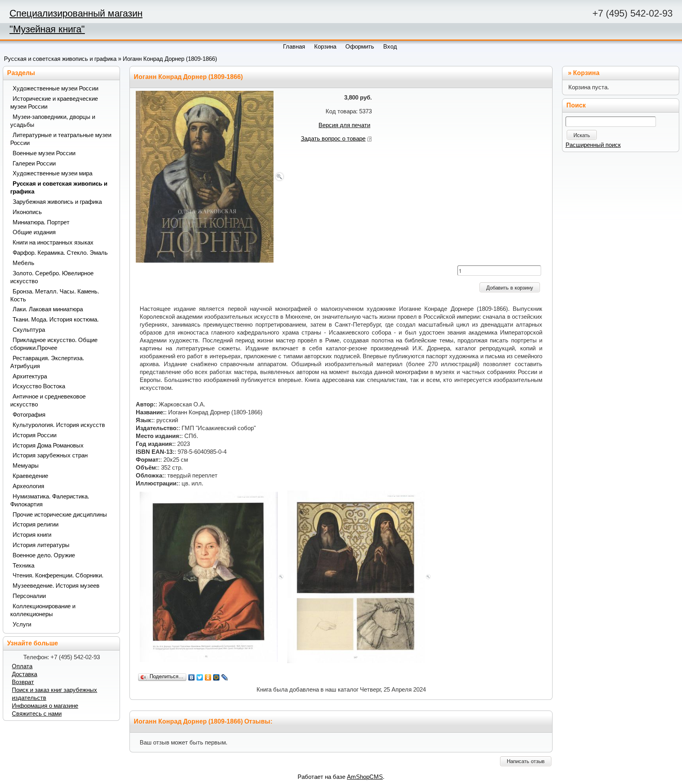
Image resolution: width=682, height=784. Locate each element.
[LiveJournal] (225, 677)
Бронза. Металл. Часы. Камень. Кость (54, 295)
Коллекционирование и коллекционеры (42, 610)
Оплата (22, 666)
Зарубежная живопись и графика (57, 202)
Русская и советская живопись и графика (60, 59)
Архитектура (30, 376)
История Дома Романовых (48, 445)
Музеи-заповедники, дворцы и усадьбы (52, 121)
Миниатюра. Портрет (41, 222)
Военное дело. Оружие (44, 555)
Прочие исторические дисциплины (60, 514)
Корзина (586, 73)
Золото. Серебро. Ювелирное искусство (52, 277)
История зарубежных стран (50, 455)
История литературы (41, 545)
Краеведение (30, 476)
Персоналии (29, 596)
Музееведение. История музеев (56, 586)
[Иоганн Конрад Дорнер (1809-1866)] (210, 176)
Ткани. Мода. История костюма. (56, 319)
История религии (35, 524)
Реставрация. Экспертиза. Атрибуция (47, 362)
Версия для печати (344, 125)
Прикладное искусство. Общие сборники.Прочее (53, 344)
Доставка (24, 674)
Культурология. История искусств (59, 425)
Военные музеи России (44, 153)
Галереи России (34, 163)
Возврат (23, 682)
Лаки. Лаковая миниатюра (48, 309)
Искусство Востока (39, 386)
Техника (23, 565)
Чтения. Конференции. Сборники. (58, 575)
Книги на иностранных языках (53, 242)
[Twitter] (200, 677)
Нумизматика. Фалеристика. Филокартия (49, 500)
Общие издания (34, 232)
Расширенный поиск (593, 145)
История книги (32, 535)
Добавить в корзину (509, 288)
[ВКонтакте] (191, 677)
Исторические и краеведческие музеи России (54, 103)
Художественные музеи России (55, 88)
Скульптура (29, 330)
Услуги (22, 624)
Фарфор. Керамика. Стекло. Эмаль (60, 253)
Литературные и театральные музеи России (60, 139)
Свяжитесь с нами (37, 714)
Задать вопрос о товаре (333, 138)
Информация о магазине (45, 706)
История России (34, 435)
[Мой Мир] (216, 677)
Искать (581, 135)
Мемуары (26, 466)
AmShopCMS (365, 777)
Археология (28, 486)
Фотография (29, 415)
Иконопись (27, 212)
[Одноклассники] (208, 677)
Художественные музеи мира (52, 173)
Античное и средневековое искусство (48, 400)
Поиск (576, 105)
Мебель (23, 263)
